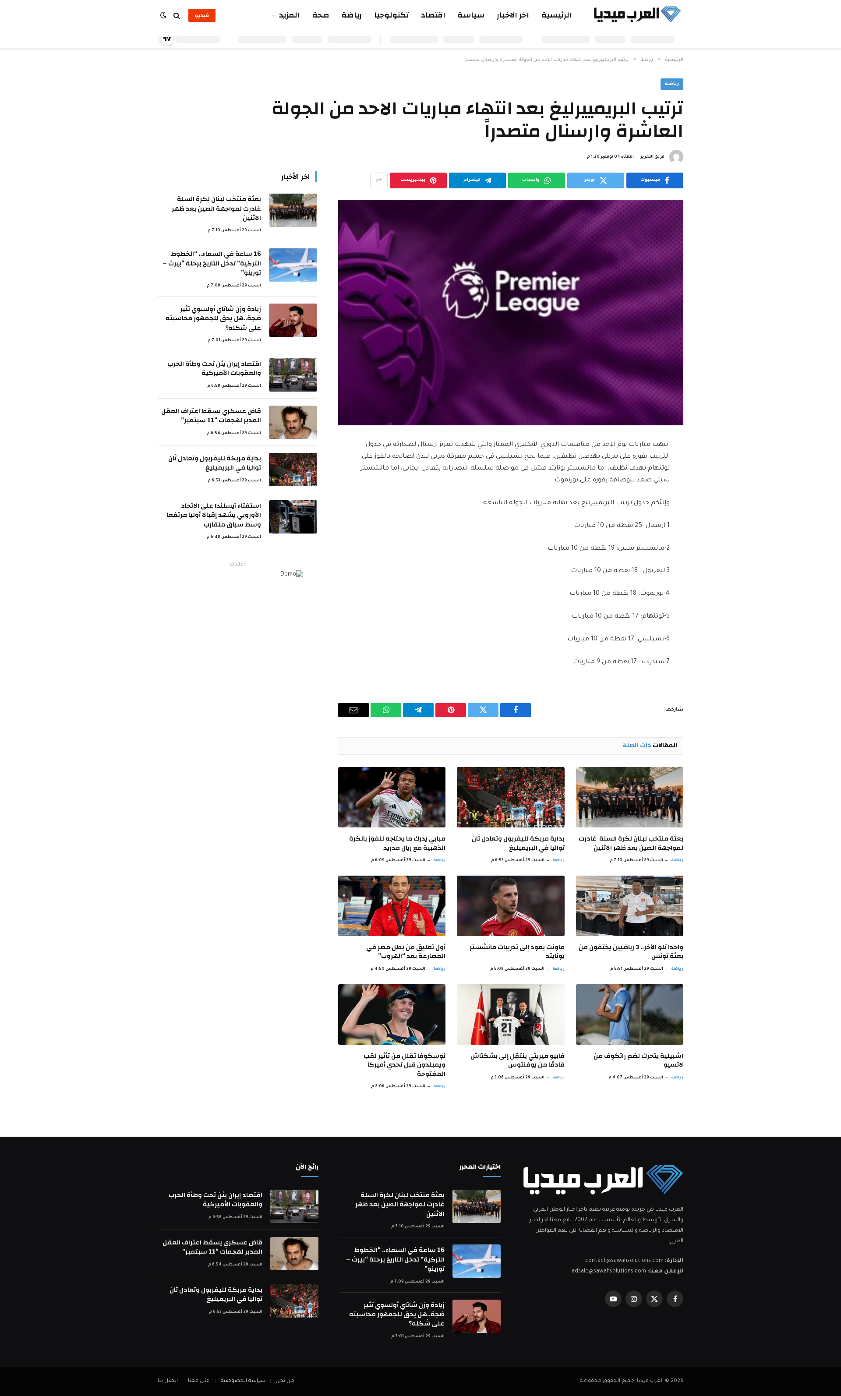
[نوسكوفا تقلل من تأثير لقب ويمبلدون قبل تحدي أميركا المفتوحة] (391, 1014)
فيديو (202, 15)
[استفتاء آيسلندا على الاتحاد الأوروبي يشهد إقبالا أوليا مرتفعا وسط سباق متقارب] (293, 517)
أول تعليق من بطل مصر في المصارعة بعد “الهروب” (405, 952)
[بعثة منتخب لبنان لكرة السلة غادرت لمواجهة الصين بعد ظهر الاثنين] (629, 797)
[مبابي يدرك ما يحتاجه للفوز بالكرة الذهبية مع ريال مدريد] (391, 797)
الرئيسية (556, 15)
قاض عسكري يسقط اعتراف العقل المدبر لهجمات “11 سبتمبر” (211, 415)
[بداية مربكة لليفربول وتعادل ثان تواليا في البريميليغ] (510, 797)
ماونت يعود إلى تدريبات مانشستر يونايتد (517, 952)
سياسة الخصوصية (243, 1381)
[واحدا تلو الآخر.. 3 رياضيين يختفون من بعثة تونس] (629, 906)
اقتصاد (433, 15)
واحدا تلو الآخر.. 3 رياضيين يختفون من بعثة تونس (631, 952)
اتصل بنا (168, 1381)
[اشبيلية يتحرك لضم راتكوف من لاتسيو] (629, 1014)
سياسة (471, 15)
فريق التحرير (652, 157)
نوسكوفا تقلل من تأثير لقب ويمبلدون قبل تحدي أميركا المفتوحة (404, 1065)
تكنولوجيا (391, 15)
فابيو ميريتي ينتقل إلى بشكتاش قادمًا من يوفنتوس (517, 1061)
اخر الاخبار (513, 15)
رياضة (352, 15)
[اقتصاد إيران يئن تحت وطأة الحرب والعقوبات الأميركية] (293, 375)
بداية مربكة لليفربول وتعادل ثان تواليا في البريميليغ (518, 843)
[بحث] (177, 15)
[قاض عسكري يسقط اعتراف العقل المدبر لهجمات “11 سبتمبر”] (293, 422)
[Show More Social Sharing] (379, 180)
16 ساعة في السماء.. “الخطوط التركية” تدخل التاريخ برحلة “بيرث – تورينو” (212, 263)
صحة (320, 15)
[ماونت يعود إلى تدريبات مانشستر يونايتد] (510, 906)
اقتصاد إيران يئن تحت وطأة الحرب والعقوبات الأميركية (214, 368)
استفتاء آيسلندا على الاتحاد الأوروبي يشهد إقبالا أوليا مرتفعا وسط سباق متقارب (214, 515)
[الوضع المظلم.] (164, 15)
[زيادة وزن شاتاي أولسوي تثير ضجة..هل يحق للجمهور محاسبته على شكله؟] (293, 320)
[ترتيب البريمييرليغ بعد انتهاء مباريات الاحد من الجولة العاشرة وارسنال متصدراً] (510, 312)
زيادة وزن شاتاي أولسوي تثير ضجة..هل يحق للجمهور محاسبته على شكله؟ (213, 318)
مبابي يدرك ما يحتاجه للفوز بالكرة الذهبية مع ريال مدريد (397, 843)
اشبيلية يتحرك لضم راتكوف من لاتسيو (638, 1061)
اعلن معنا (199, 1381)
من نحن (285, 1381)
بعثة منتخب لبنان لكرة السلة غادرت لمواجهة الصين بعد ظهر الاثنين (631, 843)
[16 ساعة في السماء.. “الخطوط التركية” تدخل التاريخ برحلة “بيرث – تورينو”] (293, 265)
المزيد (289, 15)
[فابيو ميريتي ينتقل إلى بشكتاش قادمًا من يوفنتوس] (510, 1014)
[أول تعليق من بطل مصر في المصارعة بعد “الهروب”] (391, 906)
